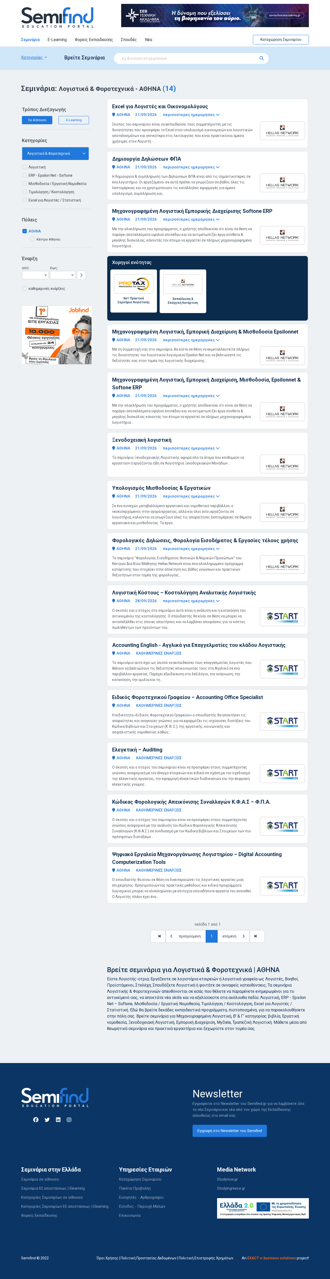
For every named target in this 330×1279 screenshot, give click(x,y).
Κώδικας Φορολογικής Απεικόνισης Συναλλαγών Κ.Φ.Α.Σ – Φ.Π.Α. (191, 802)
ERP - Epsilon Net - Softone (50, 175)
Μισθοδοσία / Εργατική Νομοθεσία (57, 184)
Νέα (148, 39)
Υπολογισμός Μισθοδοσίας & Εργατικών (161, 488)
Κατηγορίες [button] (32, 57)
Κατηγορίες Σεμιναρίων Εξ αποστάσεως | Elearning (65, 1206)
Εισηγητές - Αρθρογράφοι (141, 1197)
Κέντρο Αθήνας (48, 239)
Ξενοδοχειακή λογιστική (141, 440)
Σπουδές (129, 39)
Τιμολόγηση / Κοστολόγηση (51, 192)
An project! (275, 1258)
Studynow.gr (227, 1179)
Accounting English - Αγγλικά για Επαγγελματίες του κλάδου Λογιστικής (199, 645)
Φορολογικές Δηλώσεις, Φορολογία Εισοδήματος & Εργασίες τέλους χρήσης (205, 540)
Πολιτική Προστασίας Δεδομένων (148, 1258)
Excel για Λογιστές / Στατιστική (55, 200)
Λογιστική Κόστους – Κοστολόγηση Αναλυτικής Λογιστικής (184, 593)
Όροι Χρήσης (107, 1258)
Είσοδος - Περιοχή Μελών (142, 1206)
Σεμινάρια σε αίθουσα (40, 1179)
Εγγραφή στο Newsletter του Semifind (229, 1130)
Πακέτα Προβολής (135, 1188)
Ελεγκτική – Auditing (137, 750)
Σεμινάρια (30, 39)
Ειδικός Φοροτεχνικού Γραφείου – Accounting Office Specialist (187, 697)
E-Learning (57, 39)
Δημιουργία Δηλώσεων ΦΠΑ (146, 159)
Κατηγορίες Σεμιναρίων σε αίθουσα (51, 1197)
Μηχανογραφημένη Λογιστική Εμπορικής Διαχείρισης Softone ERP (192, 211)
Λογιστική (37, 167)
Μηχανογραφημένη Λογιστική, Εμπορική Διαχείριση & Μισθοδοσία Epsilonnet (205, 332)
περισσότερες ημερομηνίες (189, 114)
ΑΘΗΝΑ (35, 231)
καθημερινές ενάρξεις (47, 288)
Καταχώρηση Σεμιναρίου (280, 39)
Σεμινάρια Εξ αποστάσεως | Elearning (53, 1188)
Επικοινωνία (130, 1215)
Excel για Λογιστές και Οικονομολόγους (160, 106)
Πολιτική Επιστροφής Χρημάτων (206, 1258)
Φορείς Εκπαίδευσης (94, 39)
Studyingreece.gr (231, 1188)
